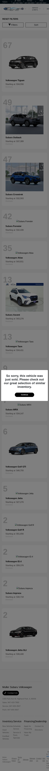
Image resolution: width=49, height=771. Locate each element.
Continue (24, 395)
